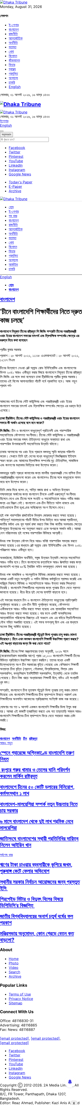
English (15, 87)
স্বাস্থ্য (12, 69)
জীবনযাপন (14, 60)
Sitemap (15, 1003)
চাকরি (12, 82)
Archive (15, 191)
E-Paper (15, 186)
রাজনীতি (13, 34)
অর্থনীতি (13, 42)
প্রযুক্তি (13, 73)
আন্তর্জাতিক (16, 38)
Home (14, 958)
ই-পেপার (14, 25)
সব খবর (13, 216)
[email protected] (14, 1038)
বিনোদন (13, 56)
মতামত (12, 47)
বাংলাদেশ (14, 29)
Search (14, 972)
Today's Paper (20, 182)
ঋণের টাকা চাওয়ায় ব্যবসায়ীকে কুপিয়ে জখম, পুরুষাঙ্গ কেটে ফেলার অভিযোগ (36, 867)
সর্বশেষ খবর (6, 855)
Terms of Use (20, 994)
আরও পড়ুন (6, 743)
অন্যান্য (13, 78)
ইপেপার (4, 121)
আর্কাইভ (13, 264)
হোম (11, 207)
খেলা (11, 51)
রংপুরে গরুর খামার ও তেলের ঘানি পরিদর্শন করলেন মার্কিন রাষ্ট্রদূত (35, 772)
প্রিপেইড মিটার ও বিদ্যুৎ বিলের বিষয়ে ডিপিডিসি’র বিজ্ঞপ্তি (31, 902)
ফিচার (12, 64)
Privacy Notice (21, 998)
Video (13, 967)
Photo (14, 963)
